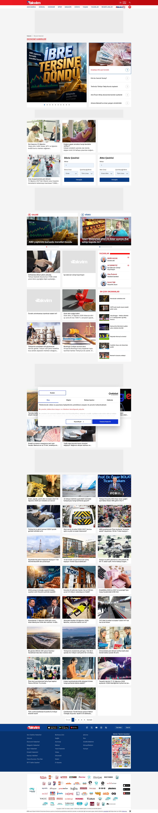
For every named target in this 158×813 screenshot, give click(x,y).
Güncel (29, 738)
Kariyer (85, 749)
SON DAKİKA (31, 7)
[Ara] (129, 2)
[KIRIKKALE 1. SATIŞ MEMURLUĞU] (69, 104)
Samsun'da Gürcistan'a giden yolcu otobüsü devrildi (119, 327)
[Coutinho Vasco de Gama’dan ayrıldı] (104, 346)
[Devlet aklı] (104, 259)
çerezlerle (105, 811)
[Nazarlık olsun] (104, 283)
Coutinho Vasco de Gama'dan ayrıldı (119, 346)
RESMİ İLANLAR (107, 7)
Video (57, 752)
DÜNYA (77, 7)
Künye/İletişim (88, 745)
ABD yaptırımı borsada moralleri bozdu (50, 242)
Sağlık (57, 738)
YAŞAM (85, 7)
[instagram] (101, 727)
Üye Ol (128, 727)
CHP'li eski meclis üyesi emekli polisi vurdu (119, 308)
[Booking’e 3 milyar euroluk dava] (79, 333)
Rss (84, 738)
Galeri (57, 759)
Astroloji (58, 742)
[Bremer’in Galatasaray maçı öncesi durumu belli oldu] (104, 355)
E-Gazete (58, 762)
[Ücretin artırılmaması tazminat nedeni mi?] (43, 300)
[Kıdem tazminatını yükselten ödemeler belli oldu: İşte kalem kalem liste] (66, 104)
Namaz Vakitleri (32, 755)
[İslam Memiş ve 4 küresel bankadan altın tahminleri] (60, 104)
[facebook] (86, 727)
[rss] (106, 727)
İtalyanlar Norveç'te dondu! (118, 336)
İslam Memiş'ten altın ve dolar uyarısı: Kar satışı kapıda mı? (105, 240)
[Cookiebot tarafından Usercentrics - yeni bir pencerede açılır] (110, 394)
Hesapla (79, 180)
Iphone (85, 735)
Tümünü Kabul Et (105, 421)
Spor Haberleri (32, 749)
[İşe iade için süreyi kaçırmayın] (79, 262)
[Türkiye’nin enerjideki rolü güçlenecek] (43, 333)
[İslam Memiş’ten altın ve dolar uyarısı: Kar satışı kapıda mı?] (105, 231)
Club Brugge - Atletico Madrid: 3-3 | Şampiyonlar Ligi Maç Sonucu (119, 317)
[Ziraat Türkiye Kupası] (129, 7)
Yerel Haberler (60, 749)
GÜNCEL (42, 7)
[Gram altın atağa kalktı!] (79, 300)
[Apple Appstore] (52, 727)
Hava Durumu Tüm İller (35, 759)
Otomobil (58, 755)
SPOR (60, 7)
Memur (57, 745)
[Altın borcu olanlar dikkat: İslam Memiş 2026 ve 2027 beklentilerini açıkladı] (47, 104)
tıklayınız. (124, 811)
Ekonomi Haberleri (33, 742)
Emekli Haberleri (32, 752)
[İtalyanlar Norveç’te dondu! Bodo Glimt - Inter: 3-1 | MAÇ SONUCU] (104, 336)
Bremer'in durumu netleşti (117, 355)
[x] (91, 727)
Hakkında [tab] (110, 400)
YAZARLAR (95, 7)
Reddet (52, 393)
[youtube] (96, 727)
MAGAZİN (68, 7)
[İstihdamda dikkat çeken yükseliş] (43, 262)
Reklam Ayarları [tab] (89, 400)
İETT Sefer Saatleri (33, 762)
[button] (29, 232)
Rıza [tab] (48, 400)
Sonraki (89, 720)
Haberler (29, 36)
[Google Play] (64, 727)
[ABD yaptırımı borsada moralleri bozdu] (52, 231)
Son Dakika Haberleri (34, 735)
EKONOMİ (51, 7)
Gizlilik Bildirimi (88, 742)
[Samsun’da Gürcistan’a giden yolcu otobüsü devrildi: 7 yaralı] (104, 327)
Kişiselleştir (77, 421)
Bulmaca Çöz (59, 735)
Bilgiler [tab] (68, 400)
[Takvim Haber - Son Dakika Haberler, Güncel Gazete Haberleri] (33, 2)
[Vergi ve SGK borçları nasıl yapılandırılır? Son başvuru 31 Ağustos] (43, 131)
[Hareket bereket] (104, 275)
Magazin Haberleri (33, 745)
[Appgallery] (74, 727)
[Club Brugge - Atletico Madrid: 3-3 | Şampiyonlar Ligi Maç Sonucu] (104, 317)
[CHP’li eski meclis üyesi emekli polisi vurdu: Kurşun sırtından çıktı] (104, 308)
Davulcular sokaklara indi (117, 298)
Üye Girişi (118, 727)
